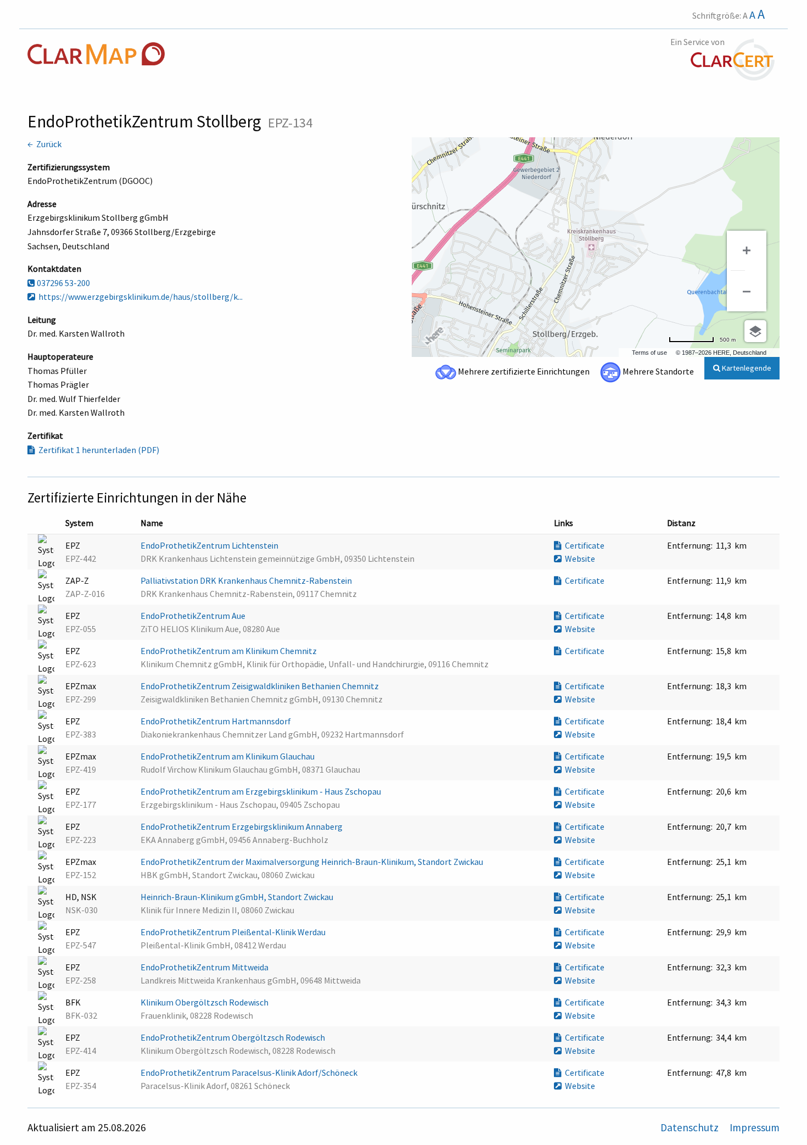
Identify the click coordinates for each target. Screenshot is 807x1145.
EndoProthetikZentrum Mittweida (205, 967)
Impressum (755, 1127)
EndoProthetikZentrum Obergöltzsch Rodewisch (234, 1037)
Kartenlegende (745, 368)
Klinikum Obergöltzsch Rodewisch (205, 1002)
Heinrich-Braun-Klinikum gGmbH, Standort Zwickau (238, 896)
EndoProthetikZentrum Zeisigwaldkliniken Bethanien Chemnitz (260, 685)
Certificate (583, 545)
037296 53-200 (62, 282)
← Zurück (44, 143)
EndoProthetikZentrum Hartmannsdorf (217, 721)
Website (578, 558)
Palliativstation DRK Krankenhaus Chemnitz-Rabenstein (247, 580)
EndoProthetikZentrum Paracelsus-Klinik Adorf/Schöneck (250, 1072)
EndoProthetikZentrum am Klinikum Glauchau (228, 756)
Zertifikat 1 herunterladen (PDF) (97, 449)
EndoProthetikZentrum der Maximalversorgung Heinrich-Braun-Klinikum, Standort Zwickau (313, 861)
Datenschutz (690, 1127)
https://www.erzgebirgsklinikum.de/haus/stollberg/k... (139, 296)
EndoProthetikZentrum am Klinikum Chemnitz (229, 650)
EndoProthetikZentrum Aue (194, 615)
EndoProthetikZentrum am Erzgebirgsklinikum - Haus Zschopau (262, 791)
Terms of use (649, 352)
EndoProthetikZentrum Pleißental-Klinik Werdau (234, 931)
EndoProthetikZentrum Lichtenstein (210, 545)
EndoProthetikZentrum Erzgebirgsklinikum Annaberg (242, 826)
